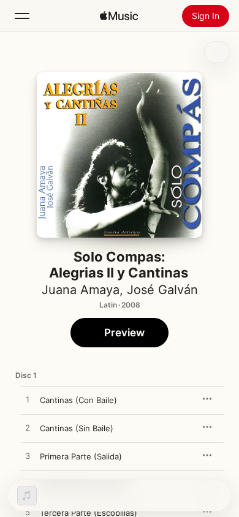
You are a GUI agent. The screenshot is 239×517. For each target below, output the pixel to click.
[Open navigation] (22, 15)
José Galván (162, 289)
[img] (119, 15)
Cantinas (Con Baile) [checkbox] (78, 400)
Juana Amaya (81, 289)
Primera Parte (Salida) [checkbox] (81, 456)
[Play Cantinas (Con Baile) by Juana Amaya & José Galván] (27, 400)
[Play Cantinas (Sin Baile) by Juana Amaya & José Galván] (27, 428)
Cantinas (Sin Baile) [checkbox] (76, 428)
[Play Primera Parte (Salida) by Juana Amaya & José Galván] (27, 456)
